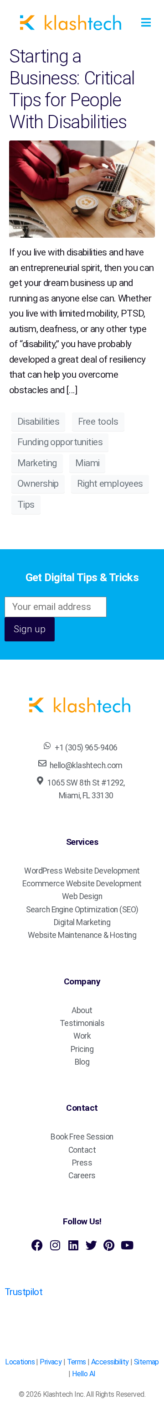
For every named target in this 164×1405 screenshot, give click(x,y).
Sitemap (146, 1362)
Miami (87, 463)
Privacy (51, 1362)
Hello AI (83, 1373)
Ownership (38, 483)
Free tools (98, 421)
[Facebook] (37, 1245)
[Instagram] (55, 1245)
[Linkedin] (73, 1245)
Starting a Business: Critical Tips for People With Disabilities (72, 89)
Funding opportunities (59, 442)
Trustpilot (23, 1291)
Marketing (37, 463)
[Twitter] (91, 1245)
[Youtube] (127, 1245)
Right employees (110, 483)
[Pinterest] (109, 1245)
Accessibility (110, 1362)
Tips (26, 504)
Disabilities (38, 421)
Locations (20, 1362)
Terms (76, 1362)
